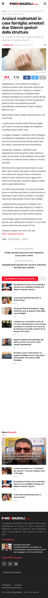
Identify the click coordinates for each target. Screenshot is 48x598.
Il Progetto (6, 585)
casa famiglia (14, 239)
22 (16, 363)
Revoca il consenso (12, 572)
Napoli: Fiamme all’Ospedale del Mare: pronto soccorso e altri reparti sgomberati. (28, 342)
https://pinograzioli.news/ (13, 234)
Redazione (8, 45)
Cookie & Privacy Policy (11, 588)
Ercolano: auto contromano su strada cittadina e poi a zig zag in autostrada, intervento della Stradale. (29, 356)
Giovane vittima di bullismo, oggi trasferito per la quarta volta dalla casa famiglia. (29, 310)
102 (16, 303)
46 (15, 334)
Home (4, 11)
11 (15, 292)
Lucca (24, 239)
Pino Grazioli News (15, 592)
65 (15, 316)
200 (16, 476)
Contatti (18, 585)
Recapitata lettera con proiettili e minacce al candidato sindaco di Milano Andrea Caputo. (29, 287)
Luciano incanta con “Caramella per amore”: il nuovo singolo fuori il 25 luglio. (29, 470)
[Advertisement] (24, 399)
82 (6, 462)
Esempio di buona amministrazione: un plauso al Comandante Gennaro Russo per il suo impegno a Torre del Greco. (22, 456)
